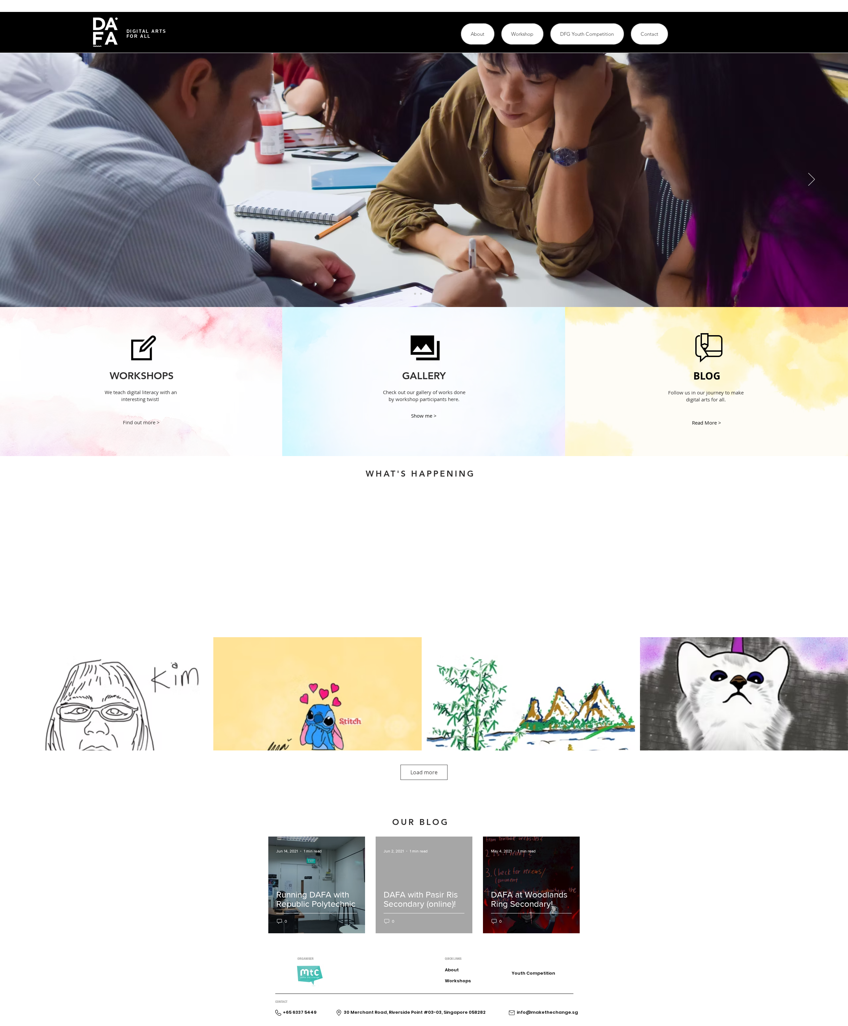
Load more (424, 772)
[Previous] (36, 180)
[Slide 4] (433, 294)
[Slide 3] (427, 294)
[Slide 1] (415, 294)
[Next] (811, 180)
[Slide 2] (421, 294)
